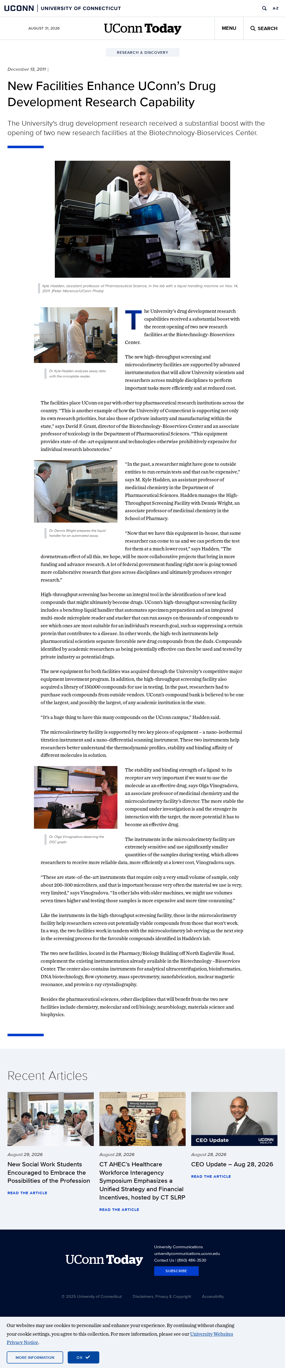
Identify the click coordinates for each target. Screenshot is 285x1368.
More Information (35, 1357)
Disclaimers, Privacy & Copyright (162, 1296)
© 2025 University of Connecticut (92, 1296)
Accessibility (213, 1296)
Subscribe (176, 1271)
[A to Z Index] (275, 8)
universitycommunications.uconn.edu (187, 1253)
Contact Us (164, 1260)
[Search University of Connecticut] (264, 8)
